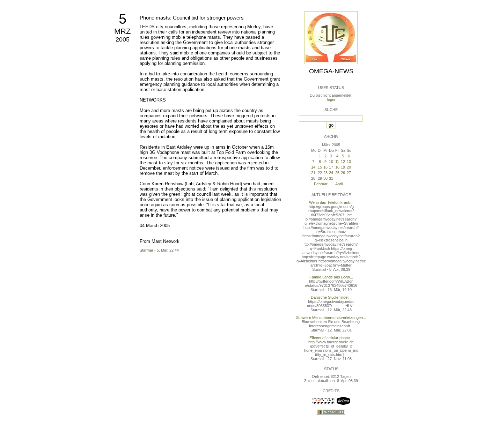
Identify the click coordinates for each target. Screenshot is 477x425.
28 (313, 178)
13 (349, 161)
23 (325, 173)
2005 (123, 39)
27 (349, 173)
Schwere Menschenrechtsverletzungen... (331, 317)
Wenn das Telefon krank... (331, 202)
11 (337, 161)
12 (343, 161)
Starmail (146, 250)
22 (320, 173)
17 (331, 167)
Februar (321, 184)
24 (331, 173)
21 (313, 173)
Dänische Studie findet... (331, 297)
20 (349, 167)
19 (343, 167)
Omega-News (331, 71)
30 (325, 178)
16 (325, 167)
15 (320, 167)
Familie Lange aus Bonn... (331, 277)
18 (337, 167)
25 (337, 173)
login (331, 99)
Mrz (122, 31)
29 (320, 178)
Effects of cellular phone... (331, 338)
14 (313, 167)
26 (343, 173)
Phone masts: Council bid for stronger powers (192, 18)
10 (331, 161)
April (339, 184)
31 (331, 178)
